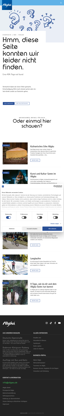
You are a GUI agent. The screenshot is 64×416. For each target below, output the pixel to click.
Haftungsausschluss (8, 396)
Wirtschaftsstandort (39, 363)
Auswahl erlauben (32, 228)
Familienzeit (36, 343)
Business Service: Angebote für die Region (45, 368)
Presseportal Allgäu (8, 390)
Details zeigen (55, 223)
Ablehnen (11, 228)
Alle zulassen (52, 228)
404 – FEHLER (19, 35)
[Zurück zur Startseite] (32, 5)
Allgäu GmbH (6, 387)
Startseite (7, 35)
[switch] (24, 217)
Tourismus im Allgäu (39, 365)
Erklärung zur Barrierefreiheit (11, 398)
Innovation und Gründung (41, 371)
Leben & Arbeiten (38, 349)
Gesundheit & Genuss (39, 340)
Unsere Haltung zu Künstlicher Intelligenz (15, 401)
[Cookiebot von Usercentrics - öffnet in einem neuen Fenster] (55, 186)
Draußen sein (37, 338)
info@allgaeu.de (10, 382)
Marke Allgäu (37, 360)
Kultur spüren (37, 346)
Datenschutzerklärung (9, 393)
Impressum (6, 404)
